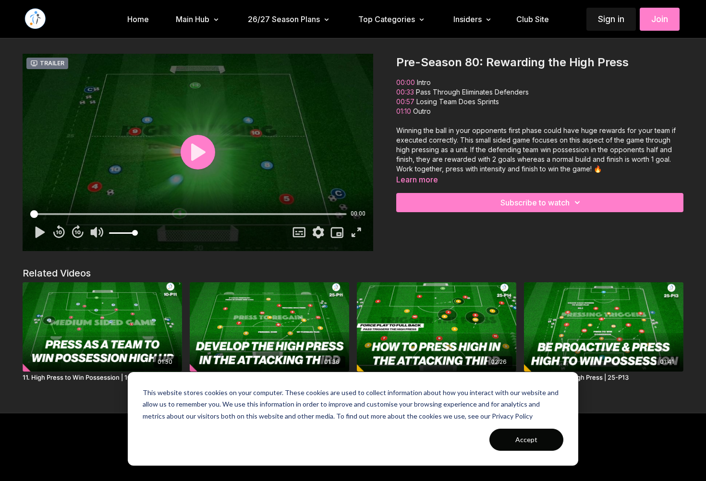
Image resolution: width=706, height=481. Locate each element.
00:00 (405, 82)
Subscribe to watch (535, 202)
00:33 (406, 92)
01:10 (404, 111)
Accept (526, 439)
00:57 (406, 101)
